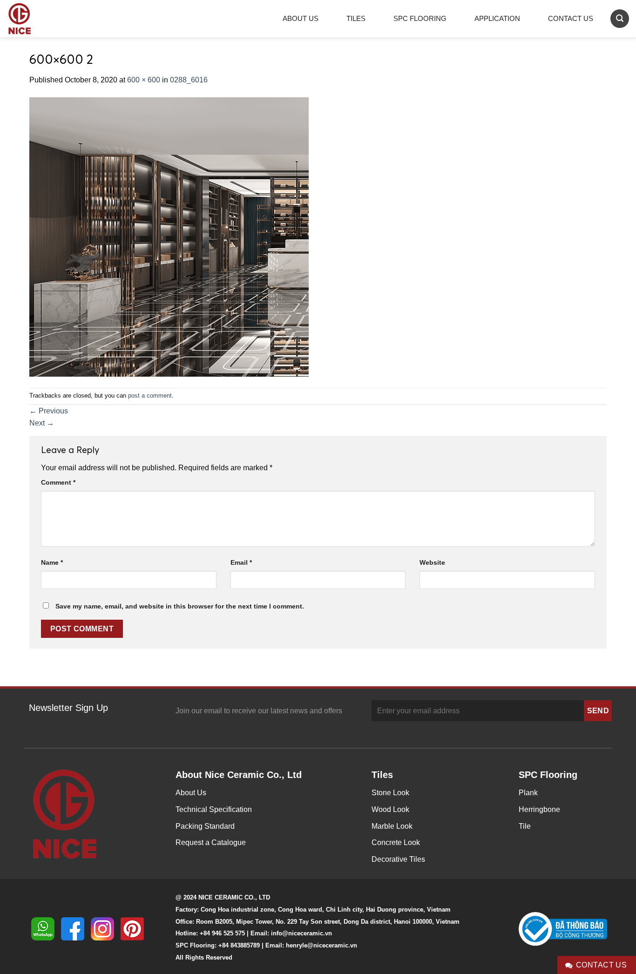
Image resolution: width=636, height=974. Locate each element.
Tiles (355, 18)
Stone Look (390, 793)
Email (241, 562)
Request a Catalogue (211, 842)
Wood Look (390, 809)
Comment (58, 482)
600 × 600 (143, 80)
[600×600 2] (169, 236)
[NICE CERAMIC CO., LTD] (32, 18)
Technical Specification (214, 809)
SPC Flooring (420, 18)
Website (432, 562)
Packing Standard (205, 826)
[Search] (619, 18)
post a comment (150, 395)
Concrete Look (396, 842)
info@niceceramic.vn (301, 933)
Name (52, 562)
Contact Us (570, 18)
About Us (300, 18)
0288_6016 (189, 80)
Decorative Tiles (398, 859)
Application (497, 18)
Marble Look (392, 826)
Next (41, 423)
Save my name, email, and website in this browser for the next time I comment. (179, 606)
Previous (48, 411)
